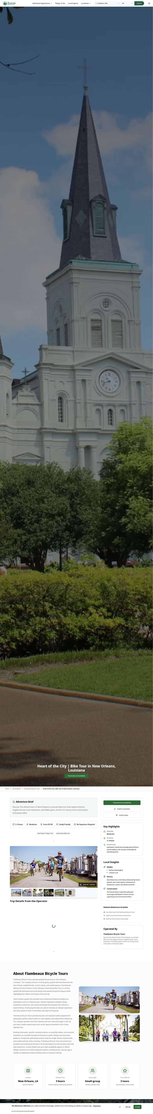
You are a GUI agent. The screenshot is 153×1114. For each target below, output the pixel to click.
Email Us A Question (123, 809)
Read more (97, 1106)
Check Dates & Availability (76, 776)
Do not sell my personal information (23, 1111)
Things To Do (60, 3)
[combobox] (127, 3)
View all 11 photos (89, 885)
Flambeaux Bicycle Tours (32, 789)
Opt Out (128, 1107)
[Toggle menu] (149, 3)
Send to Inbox (123, 815)
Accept (137, 1107)
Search (139, 3)
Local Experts (73, 3)
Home (7, 789)
